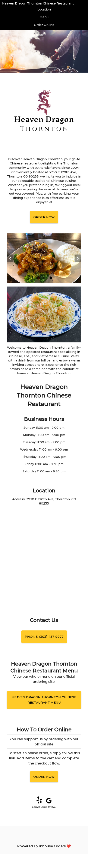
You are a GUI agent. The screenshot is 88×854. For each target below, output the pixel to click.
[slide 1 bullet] (37, 278)
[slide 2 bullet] (44, 278)
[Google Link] (49, 803)
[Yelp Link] (39, 803)
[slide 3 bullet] (50, 278)
